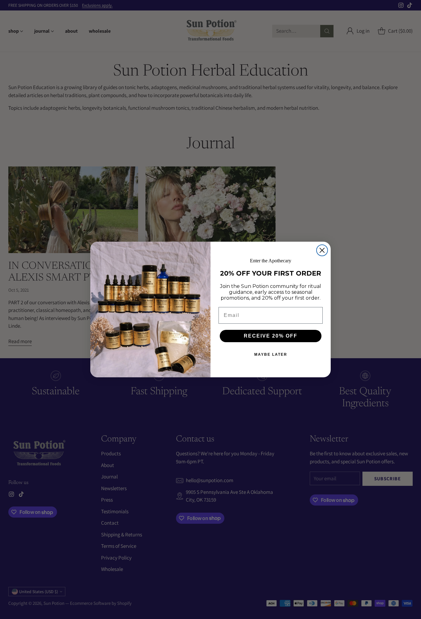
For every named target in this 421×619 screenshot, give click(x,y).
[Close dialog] (322, 250)
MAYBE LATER (270, 354)
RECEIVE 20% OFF (270, 335)
